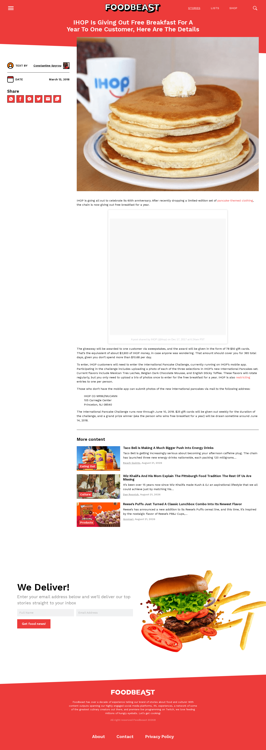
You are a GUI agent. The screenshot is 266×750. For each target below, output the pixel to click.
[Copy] (57, 99)
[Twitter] (38, 99)
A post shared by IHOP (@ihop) (149, 339)
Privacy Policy (159, 736)
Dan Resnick (131, 494)
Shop (233, 8)
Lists (215, 8)
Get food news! (34, 624)
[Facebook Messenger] (29, 99)
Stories (194, 8)
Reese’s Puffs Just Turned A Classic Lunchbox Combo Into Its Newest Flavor (182, 504)
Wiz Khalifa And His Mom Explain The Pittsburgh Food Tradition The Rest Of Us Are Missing (187, 477)
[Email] (48, 99)
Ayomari (128, 519)
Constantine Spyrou (47, 65)
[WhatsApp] (11, 99)
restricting (243, 377)
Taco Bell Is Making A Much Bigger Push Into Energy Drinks (168, 448)
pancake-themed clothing (235, 200)
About (98, 736)
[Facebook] (20, 99)
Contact (125, 736)
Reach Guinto (131, 462)
